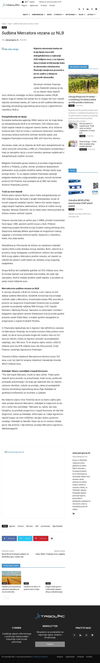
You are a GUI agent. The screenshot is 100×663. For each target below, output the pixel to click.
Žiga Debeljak (57, 526)
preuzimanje (45, 526)
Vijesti (25, 14)
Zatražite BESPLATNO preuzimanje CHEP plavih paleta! (80, 203)
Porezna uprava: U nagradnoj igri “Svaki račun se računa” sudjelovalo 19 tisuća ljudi (87, 128)
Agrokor (12, 526)
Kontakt (52, 5)
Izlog (81, 14)
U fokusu (58, 14)
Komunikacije (37, 14)
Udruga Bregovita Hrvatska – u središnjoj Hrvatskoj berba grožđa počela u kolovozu (82, 99)
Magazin (24, 5)
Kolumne (83, 149)
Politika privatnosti (40, 657)
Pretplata (44, 5)
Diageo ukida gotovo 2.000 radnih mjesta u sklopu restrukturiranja (54, 589)
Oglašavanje (34, 5)
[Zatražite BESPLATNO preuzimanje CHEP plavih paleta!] (83, 186)
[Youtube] (96, 9)
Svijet (10, 24)
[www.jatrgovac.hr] (37, 483)
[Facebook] (83, 9)
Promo (71, 209)
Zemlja (71, 106)
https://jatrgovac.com (80, 457)
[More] (52, 538)
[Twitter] (92, 9)
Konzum (21, 526)
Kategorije (70, 14)
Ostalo (90, 14)
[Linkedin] (88, 9)
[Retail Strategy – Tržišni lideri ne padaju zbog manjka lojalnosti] (72, 143)
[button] (79, 9)
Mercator (29, 526)
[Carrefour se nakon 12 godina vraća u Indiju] (33, 578)
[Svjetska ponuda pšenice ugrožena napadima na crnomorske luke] (11, 578)
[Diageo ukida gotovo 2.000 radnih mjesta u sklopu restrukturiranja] (55, 578)
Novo (49, 14)
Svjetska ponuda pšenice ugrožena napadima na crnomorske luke (11, 589)
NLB (37, 526)
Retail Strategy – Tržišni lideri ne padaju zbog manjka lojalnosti (87, 144)
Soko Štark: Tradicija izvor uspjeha (50, 554)
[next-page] (7, 597)
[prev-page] (3, 597)
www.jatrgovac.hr (12, 40)
